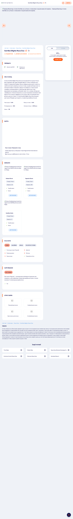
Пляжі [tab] (7, 245)
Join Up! (6, 48)
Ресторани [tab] (8, 272)
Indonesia (12, 48)
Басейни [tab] (14, 245)
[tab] (52, 48)
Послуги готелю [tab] (31, 245)
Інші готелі (36, 344)
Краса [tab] (21, 245)
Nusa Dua (18, 48)
